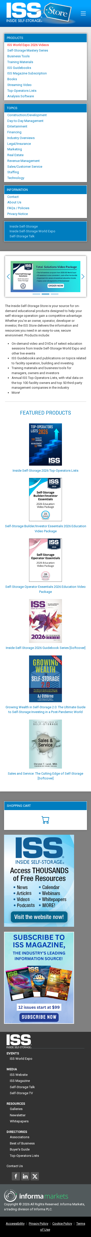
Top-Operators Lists (21, 91)
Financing (14, 132)
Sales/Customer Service (24, 166)
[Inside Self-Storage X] (34, 1176)
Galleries (16, 1109)
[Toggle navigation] (83, 13)
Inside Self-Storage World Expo (32, 231)
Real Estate (15, 155)
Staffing (13, 172)
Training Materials (20, 62)
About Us (14, 202)
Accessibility (15, 1223)
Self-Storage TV (21, 1093)
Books (12, 79)
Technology (15, 178)
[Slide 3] (54, 294)
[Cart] (45, 819)
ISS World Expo (21, 1059)
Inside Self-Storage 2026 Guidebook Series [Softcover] (45, 648)
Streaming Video (19, 85)
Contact (13, 197)
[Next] (80, 276)
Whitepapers (19, 1121)
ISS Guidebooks (19, 68)
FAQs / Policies (18, 208)
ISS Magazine (20, 1081)
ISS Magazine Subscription (27, 73)
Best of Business (22, 1143)
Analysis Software (20, 96)
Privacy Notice (17, 214)
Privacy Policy (38, 1223)
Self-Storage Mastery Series (27, 50)
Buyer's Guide (20, 1149)
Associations (19, 1137)
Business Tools (18, 56)
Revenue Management (23, 161)
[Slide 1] (36, 294)
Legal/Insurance (19, 144)
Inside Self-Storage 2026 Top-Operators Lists (45, 470)
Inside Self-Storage (24, 226)
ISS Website (19, 1075)
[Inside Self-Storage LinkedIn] (25, 1176)
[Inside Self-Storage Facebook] (16, 1176)
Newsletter (18, 1115)
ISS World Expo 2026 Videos (28, 45)
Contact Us (15, 1166)
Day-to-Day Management (25, 121)
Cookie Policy (62, 1223)
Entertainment (17, 126)
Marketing (14, 149)
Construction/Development (27, 115)
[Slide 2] (45, 294)
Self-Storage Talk (22, 236)
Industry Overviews (21, 138)
